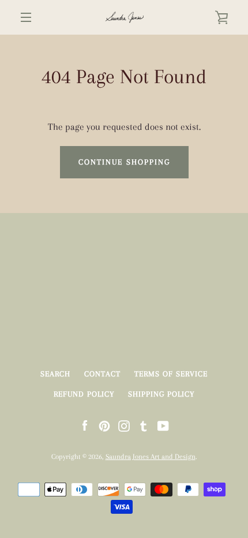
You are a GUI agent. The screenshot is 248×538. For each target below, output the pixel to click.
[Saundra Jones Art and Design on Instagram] (124, 425)
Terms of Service (171, 373)
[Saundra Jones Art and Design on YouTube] (163, 425)
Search (55, 373)
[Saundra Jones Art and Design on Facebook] (85, 425)
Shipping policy (161, 394)
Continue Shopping (124, 162)
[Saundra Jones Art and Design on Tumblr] (143, 425)
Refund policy (84, 394)
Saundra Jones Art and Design (151, 456)
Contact (102, 373)
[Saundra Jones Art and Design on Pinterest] (104, 425)
